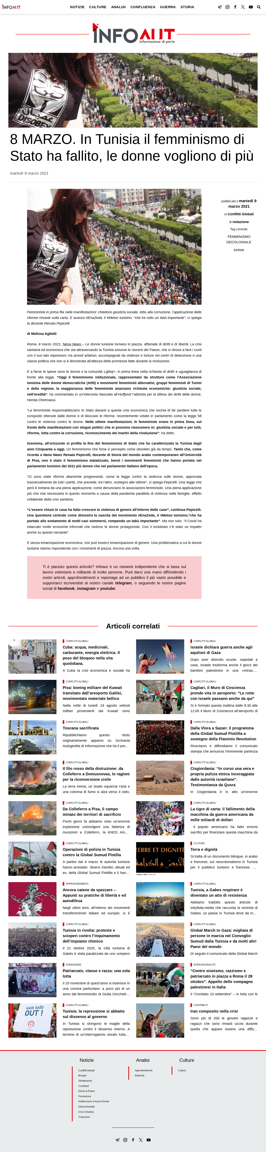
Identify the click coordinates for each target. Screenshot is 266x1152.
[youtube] (251, 7)
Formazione (73, 964)
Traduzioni (84, 1117)
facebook (66, 588)
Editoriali (139, 1075)
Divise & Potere (86, 1091)
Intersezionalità (205, 964)
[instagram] (227, 7)
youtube (107, 588)
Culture (199, 843)
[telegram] (220, 7)
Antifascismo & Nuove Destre (93, 1101)
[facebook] (235, 7)
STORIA (187, 7)
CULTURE (97, 7)
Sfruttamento (85, 1080)
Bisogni (82, 1075)
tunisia (239, 250)
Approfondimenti (77, 883)
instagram (86, 588)
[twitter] (243, 7)
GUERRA (168, 7)
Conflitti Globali (241, 214)
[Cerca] (259, 7)
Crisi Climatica (86, 1112)
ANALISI (118, 7)
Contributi (201, 1005)
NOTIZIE (77, 7)
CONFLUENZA (143, 7)
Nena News (72, 344)
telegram (123, 583)
